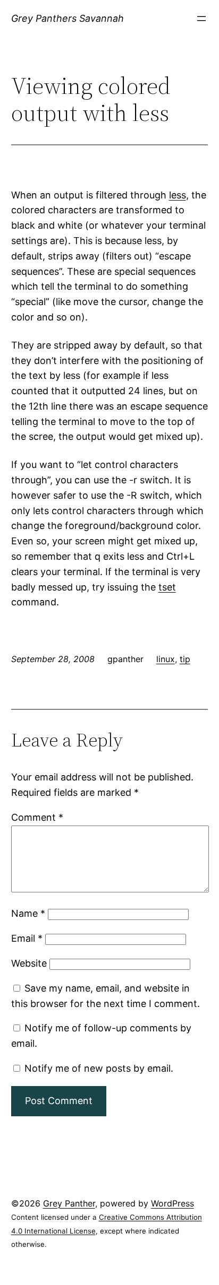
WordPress (172, 1203)
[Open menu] (201, 18)
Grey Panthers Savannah (67, 18)
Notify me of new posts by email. (98, 1068)
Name (28, 913)
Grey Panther (69, 1203)
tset (167, 587)
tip (185, 659)
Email (27, 938)
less (177, 195)
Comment (37, 817)
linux (165, 659)
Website (29, 963)
